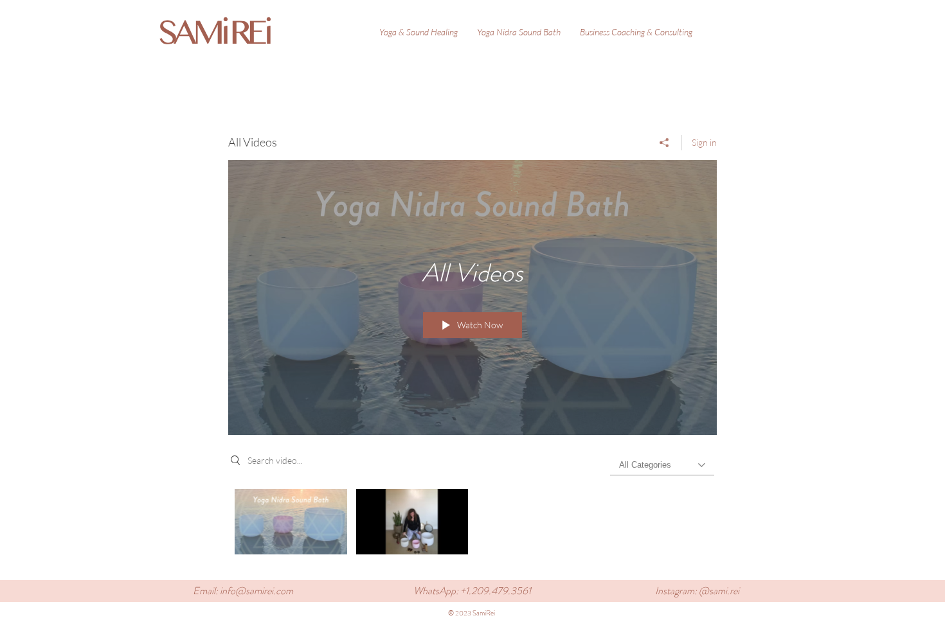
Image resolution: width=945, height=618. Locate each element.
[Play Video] (291, 521)
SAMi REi (213, 32)
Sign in (704, 142)
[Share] (664, 142)
